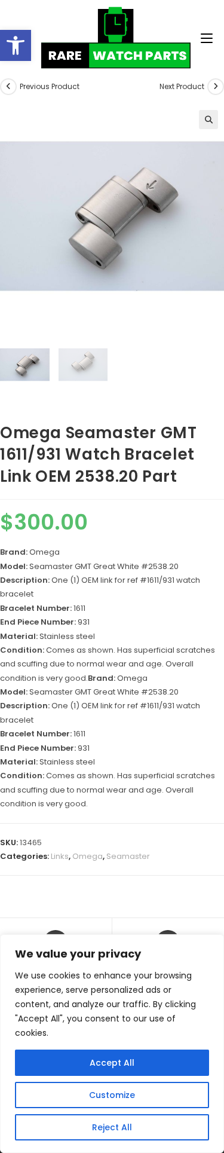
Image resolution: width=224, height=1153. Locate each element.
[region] (112, 1043)
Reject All (112, 1127)
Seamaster (128, 856)
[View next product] (215, 86)
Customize (112, 1095)
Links (60, 856)
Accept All (112, 1063)
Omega (87, 856)
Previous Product (49, 86)
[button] (15, 45)
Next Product (181, 86)
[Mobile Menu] (163, 38)
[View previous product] (8, 86)
